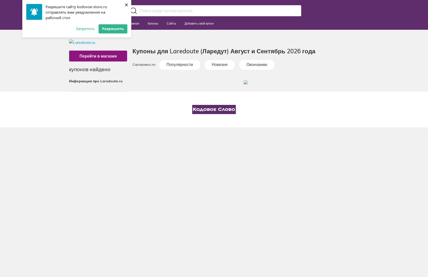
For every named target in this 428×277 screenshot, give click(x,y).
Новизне (220, 64)
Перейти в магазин (98, 56)
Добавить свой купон (199, 23)
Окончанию (256, 64)
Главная (133, 23)
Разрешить (113, 28)
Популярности (179, 64)
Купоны (153, 23)
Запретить (85, 28)
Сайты (171, 23)
